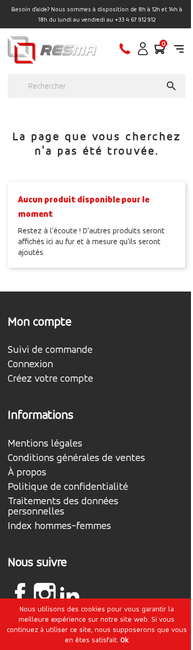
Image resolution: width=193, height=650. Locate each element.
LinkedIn (69, 595)
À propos (27, 472)
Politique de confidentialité (68, 487)
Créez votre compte (50, 378)
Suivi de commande (50, 350)
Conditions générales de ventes (76, 458)
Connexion (30, 364)
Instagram (44, 593)
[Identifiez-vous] (142, 52)
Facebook (20, 593)
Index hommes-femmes (59, 526)
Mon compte (40, 321)
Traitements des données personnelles (63, 506)
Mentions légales (45, 443)
